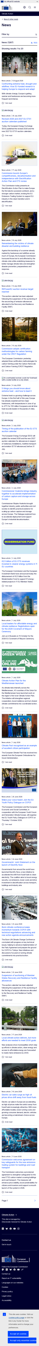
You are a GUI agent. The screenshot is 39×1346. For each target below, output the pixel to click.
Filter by (5, 34)
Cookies (5, 1287)
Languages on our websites (12, 1283)
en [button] (24, 7)
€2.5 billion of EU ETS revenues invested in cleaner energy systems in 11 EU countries (19, 564)
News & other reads (11, 19)
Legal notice (6, 1296)
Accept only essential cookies (23, 1340)
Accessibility (6, 1300)
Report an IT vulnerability (11, 1278)
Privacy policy (7, 1291)
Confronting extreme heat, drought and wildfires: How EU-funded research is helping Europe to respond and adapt (19, 86)
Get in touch (6, 1244)
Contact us (6, 1274)
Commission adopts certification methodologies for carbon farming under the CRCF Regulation (17, 351)
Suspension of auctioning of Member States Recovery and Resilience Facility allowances (19, 978)
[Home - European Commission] (7, 7)
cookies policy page (16, 1317)
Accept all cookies (18, 1334)
